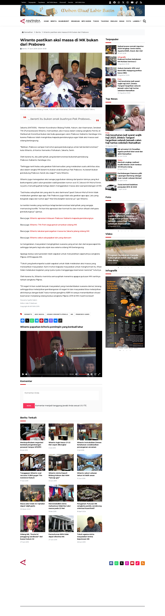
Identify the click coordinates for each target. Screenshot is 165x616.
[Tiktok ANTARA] (137, 2)
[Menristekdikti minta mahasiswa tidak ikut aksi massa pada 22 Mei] (61, 493)
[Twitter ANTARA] (123, 2)
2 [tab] (122, 231)
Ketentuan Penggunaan (126, 579)
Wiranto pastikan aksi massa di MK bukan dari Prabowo (66, 32)
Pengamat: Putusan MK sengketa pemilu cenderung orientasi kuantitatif (89, 506)
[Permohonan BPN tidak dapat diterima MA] (61, 524)
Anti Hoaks (89, 575)
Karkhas (87, 571)
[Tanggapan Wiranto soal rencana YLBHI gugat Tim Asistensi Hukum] (32, 462)
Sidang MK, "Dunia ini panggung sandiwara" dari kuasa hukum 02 (31, 536)
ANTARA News (52, 2)
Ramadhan (28, 32)
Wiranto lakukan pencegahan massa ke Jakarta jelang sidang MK (59, 231)
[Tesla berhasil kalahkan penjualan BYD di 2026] (111, 188)
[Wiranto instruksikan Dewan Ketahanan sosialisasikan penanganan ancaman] (89, 432)
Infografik (122, 57)
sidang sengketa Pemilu (57, 314)
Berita (54, 21)
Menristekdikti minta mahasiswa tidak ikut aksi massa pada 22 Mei (59, 506)
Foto (128, 21)
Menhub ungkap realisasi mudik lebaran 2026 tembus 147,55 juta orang (130, 164)
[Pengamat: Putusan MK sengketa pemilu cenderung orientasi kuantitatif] (89, 493)
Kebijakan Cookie (123, 587)
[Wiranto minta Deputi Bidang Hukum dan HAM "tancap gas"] (61, 462)
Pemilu (70, 2)
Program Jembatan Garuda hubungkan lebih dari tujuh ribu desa (123, 258)
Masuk (119, 575)
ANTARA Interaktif (92, 579)
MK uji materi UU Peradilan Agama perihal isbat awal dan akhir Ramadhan (130, 151)
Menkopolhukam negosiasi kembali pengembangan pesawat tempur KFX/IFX (31, 444)
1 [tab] (118, 231)
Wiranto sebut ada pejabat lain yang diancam (50, 238)
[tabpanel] (125, 216)
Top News (41, 2)
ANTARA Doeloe (91, 587)
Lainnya (136, 21)
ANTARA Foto (80, 2)
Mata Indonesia (90, 583)
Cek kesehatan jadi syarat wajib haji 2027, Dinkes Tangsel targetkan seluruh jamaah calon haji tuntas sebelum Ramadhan (129, 86)
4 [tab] (128, 231)
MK (72, 314)
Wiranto (28, 314)
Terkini (23, 2)
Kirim (29, 406)
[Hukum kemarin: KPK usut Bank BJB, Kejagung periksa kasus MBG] (111, 71)
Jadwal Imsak (57, 598)
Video (120, 160)
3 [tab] (125, 231)
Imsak (121, 21)
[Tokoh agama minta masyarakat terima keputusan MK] (89, 524)
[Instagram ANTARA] (128, 2)
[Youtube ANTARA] (132, 2)
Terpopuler (32, 2)
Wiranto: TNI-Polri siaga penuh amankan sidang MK (53, 225)
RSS (118, 598)
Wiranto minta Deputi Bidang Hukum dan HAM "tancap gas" (59, 475)
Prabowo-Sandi (82, 314)
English (114, 21)
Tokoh (96, 21)
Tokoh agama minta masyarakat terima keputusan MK (85, 536)
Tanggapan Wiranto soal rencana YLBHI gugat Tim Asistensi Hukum (31, 475)
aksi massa (39, 314)
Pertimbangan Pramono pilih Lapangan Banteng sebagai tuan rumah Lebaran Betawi (130, 175)
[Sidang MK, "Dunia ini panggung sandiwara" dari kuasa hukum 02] (32, 524)
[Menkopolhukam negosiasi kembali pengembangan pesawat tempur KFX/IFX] (32, 432)
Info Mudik (86, 21)
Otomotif (62, 2)
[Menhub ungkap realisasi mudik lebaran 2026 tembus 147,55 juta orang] (111, 164)
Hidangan (75, 21)
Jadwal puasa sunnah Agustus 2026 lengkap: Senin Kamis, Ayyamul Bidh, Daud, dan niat (131, 48)
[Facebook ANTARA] (114, 2)
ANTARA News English (125, 571)
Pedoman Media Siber (125, 594)
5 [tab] (132, 231)
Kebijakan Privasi (123, 583)
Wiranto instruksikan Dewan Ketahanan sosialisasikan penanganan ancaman (89, 444)
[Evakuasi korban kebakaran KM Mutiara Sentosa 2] (111, 61)
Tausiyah (105, 21)
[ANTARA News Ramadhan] (32, 562)
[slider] (47, 374)
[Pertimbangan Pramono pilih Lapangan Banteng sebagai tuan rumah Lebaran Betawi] (111, 177)
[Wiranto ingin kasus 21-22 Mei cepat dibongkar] (61, 432)
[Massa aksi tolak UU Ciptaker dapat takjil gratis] (32, 493)
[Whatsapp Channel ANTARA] (119, 2)
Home (46, 21)
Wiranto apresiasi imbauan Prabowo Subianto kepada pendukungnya (61, 218)
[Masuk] (110, 2)
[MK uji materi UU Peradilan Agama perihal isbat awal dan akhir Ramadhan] (111, 152)
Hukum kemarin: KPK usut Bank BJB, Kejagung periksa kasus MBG (130, 70)
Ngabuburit (63, 21)
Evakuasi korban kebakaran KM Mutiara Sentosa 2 (123, 342)
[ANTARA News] (30, 21)
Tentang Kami (122, 590)
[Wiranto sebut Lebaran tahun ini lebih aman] (89, 462)
